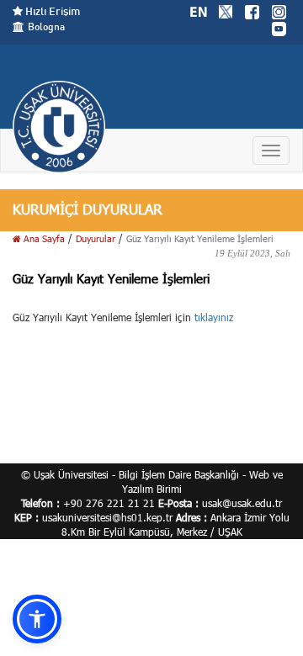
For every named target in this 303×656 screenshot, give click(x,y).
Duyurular (95, 238)
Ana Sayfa (43, 238)
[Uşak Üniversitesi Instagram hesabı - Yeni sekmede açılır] (278, 10)
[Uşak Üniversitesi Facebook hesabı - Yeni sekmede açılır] (251, 10)
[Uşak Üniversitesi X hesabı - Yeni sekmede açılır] (225, 10)
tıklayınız (213, 317)
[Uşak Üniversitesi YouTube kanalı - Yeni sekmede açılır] (278, 27)
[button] (37, 619)
